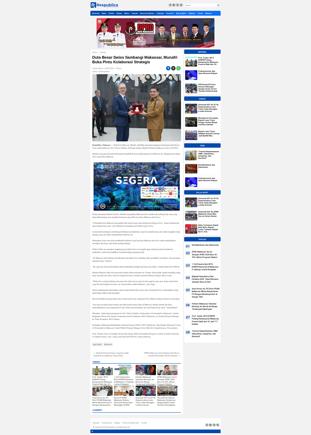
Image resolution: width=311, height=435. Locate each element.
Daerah (135, 13)
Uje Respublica (104, 71)
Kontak (144, 423)
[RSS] (181, 5)
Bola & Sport (181, 13)
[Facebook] (170, 5)
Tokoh (200, 13)
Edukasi (192, 13)
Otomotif (170, 13)
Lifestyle (160, 13)
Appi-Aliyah (97, 344)
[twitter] (173, 68)
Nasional (95, 13)
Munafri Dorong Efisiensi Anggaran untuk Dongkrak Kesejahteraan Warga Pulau (111, 354)
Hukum (119, 13)
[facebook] (168, 68)
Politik (111, 13)
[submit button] (218, 5)
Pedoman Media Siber (130, 423)
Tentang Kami (106, 423)
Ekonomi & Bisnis (147, 13)
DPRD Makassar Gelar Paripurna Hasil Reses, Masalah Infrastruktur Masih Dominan (162, 354)
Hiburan (208, 13)
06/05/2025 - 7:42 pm (113, 68)
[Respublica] (104, 8)
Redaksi (117, 423)
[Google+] (174, 5)
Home (94, 52)
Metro (126, 13)
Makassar (108, 344)
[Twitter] (177, 5)
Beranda (96, 423)
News (104, 13)
